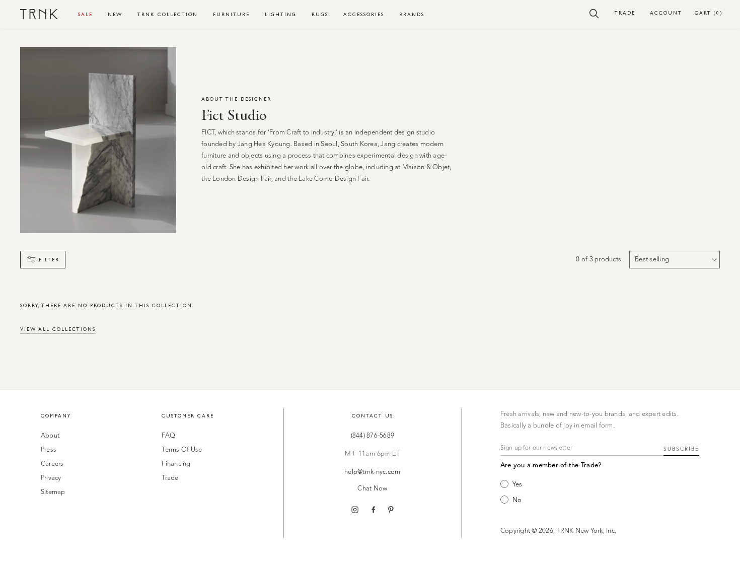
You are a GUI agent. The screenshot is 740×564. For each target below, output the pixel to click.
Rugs (320, 14)
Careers (52, 464)
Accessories (363, 14)
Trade (625, 13)
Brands (411, 14)
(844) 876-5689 (373, 436)
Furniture (231, 14)
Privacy (51, 478)
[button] (594, 13)
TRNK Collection (167, 14)
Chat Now (372, 488)
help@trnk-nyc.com (372, 472)
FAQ (168, 436)
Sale (85, 14)
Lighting (281, 14)
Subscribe (681, 449)
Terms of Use (182, 450)
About (50, 436)
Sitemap (53, 492)
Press (48, 450)
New (115, 14)
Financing (176, 464)
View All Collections (58, 329)
